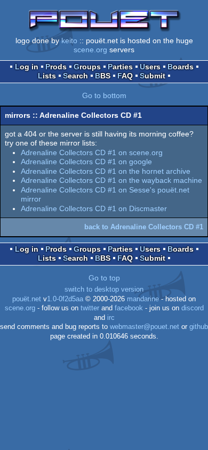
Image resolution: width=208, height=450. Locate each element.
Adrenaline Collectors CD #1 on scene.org (92, 152)
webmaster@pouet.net (144, 327)
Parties (120, 66)
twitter (90, 308)
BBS (102, 75)
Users (150, 66)
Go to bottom (104, 95)
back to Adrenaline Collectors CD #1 (143, 227)
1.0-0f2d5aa (65, 299)
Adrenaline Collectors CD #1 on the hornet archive (105, 171)
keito (69, 40)
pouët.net (26, 299)
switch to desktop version (104, 289)
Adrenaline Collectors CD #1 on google (86, 161)
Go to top (104, 278)
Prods (56, 66)
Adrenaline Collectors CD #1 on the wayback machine (111, 180)
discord (192, 308)
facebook (129, 308)
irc (111, 318)
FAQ (125, 75)
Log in (26, 66)
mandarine (143, 299)
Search (75, 75)
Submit (152, 75)
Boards (180, 66)
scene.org (90, 49)
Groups (87, 66)
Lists (47, 75)
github (198, 327)
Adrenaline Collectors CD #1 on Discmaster (94, 208)
